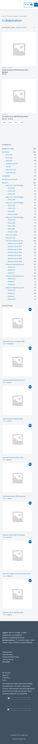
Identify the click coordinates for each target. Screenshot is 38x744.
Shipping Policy (7, 652)
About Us (5, 675)
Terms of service (8, 659)
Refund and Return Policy (10, 657)
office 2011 (11, 188)
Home (4, 16)
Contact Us (6, 678)
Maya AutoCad (11, 170)
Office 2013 (11, 191)
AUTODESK (5, 152)
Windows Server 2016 (15, 249)
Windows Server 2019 (15, 252)
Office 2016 (11, 200)
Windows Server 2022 (15, 261)
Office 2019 (11, 205)
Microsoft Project (11, 235)
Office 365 (11, 211)
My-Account (6, 673)
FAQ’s (4, 680)
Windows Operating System (15, 264)
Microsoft (5, 183)
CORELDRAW (6, 176)
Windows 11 (11, 270)
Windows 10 (11, 267)
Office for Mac (12, 214)
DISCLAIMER (6, 662)
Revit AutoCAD (11, 173)
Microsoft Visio (10, 238)
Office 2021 (11, 194)
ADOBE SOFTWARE (8, 149)
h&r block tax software (9, 179)
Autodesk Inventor (12, 164)
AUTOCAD (9, 155)
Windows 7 (11, 273)
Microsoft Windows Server (14, 241)
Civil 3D (8, 167)
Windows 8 (11, 285)
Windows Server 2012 (15, 247)
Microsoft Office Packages (14, 185)
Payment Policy (7, 655)
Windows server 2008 (15, 244)
